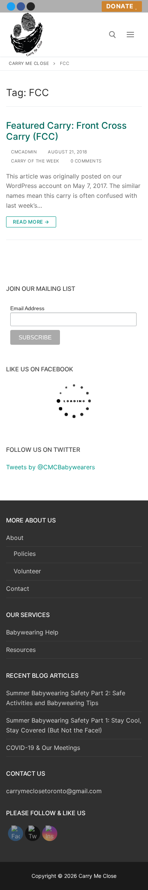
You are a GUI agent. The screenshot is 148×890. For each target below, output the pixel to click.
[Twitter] (11, 6)
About (15, 537)
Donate (120, 6)
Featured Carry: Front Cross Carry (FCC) (66, 131)
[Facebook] (21, 6)
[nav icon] (130, 35)
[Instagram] (31, 6)
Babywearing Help (32, 632)
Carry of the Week (35, 161)
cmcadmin (23, 152)
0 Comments (85, 161)
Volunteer (27, 571)
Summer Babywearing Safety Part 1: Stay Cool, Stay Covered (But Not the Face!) (73, 725)
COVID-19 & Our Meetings (43, 747)
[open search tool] (112, 34)
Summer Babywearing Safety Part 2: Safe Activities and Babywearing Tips (65, 698)
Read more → (31, 222)
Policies (25, 553)
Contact (17, 588)
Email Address (27, 308)
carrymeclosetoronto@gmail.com (54, 791)
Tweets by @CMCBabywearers (50, 467)
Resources (21, 649)
